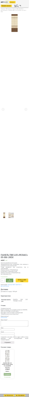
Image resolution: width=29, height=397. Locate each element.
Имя (2, 328)
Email (2, 332)
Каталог (12, 2)
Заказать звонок (6, 6)
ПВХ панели (9, 8)
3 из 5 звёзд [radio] (3, 317)
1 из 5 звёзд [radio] (1, 317)
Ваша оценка (5, 316)
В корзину (9, 280)
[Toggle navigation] (20, 5)
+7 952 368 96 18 (20, 395)
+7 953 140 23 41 (9, 395)
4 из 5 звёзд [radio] (5, 317)
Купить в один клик (22, 280)
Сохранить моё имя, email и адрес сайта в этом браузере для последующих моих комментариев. (14, 338)
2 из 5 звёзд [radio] (2, 317)
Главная (3, 8)
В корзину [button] (7, 374)
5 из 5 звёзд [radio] (6, 317)
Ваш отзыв (4, 320)
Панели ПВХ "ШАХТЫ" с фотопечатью (11, 285)
